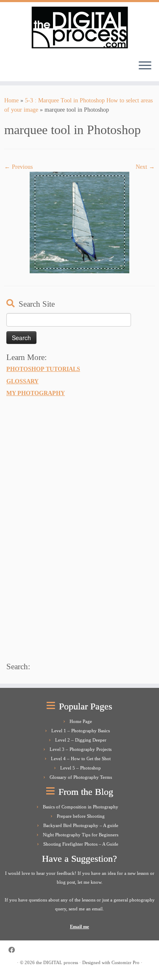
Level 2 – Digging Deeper (80, 739)
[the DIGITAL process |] (79, 27)
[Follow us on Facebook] (13, 950)
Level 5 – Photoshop (80, 767)
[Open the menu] (145, 66)
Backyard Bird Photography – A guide (80, 825)
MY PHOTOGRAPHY (35, 393)
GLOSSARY (22, 381)
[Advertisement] (70, 528)
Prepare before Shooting (81, 816)
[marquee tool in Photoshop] (79, 222)
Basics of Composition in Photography (80, 806)
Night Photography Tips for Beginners (80, 834)
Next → (145, 167)
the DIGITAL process (57, 962)
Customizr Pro (125, 962)
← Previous (18, 167)
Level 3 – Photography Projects (81, 749)
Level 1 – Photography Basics (80, 730)
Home (11, 100)
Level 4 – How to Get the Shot (81, 758)
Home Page (81, 721)
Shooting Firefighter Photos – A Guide (80, 844)
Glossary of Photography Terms (81, 777)
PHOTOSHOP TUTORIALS (43, 369)
